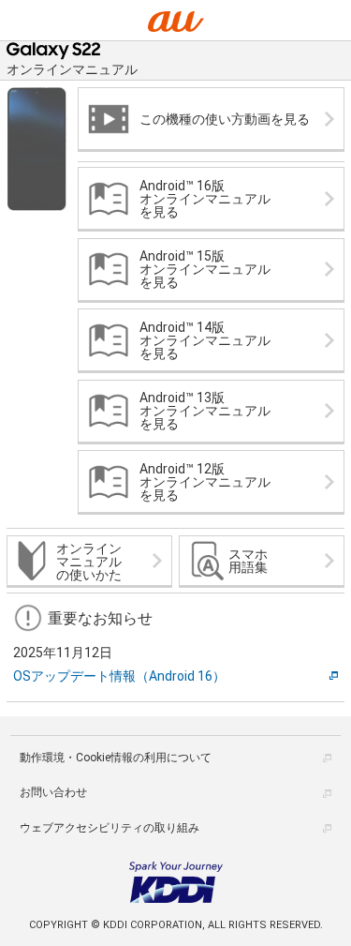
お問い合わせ (53, 792)
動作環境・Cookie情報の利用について (116, 757)
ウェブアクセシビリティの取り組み (109, 827)
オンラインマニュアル (72, 69)
